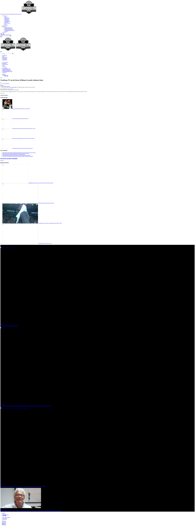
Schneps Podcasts (3, 508)
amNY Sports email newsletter (11, 87)
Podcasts (3, 25)
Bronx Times (6, 17)
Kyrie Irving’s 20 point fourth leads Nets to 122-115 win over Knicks (23, 138)
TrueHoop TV (11, 91)
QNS (3, 65)
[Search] (10, 35)
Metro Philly (6, 22)
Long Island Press (7, 21)
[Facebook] (2, 515)
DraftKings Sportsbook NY (8, 29)
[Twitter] (3, 515)
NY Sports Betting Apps (8, 27)
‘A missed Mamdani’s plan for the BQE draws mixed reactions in (25, 406)
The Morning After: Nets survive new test (45, 243)
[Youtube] (5, 515)
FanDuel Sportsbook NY (8, 28)
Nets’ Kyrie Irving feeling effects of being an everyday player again (18, 153)
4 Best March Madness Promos (9, 30)
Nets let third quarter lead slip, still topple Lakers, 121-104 (23, 128)
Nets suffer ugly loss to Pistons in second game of (22, 148)
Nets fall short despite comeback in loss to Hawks (20, 118)
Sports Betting (4, 67)
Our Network (4, 55)
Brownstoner (6, 19)
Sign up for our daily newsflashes (9, 158)
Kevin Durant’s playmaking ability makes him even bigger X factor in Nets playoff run (22, 152)
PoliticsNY (4, 66)
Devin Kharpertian (6, 83)
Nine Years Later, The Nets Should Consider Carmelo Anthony (41, 182)
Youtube (4, 524)
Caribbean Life (6, 20)
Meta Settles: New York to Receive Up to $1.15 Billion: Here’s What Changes (22, 486)
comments (2, 85)
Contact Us (4, 32)
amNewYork (2, 323)
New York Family (7, 23)
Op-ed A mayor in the (9, 325)
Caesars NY (6, 31)
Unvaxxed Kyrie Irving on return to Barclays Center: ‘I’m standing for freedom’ (20, 156)
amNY (5, 16)
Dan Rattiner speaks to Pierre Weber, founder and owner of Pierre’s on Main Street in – (30, 511)
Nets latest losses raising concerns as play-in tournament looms (15, 154)
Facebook (4, 522)
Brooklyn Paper (7, 18)
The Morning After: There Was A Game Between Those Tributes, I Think (50, 223)
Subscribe (2, 160)
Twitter (4, 523)
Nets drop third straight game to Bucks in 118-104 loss (21, 108)
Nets (1, 77)
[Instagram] (4, 515)
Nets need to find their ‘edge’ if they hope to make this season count (17, 155)
